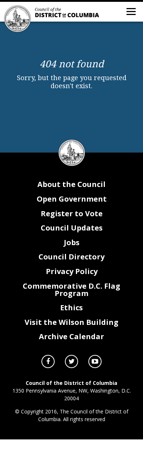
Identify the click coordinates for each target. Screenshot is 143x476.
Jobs (72, 242)
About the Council (71, 184)
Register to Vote (72, 213)
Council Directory (71, 257)
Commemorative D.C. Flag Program (71, 289)
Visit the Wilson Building (71, 322)
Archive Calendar (71, 336)
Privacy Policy (72, 271)
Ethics (71, 307)
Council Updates (72, 228)
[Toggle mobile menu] (130, 10)
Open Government (72, 199)
